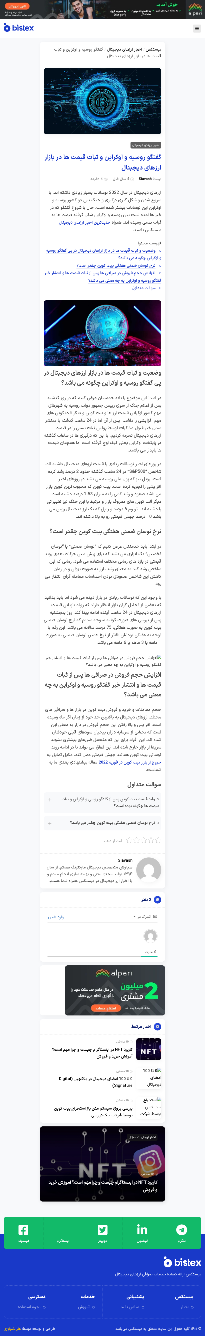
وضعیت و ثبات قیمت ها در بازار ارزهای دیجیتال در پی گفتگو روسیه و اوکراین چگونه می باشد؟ (103, 254)
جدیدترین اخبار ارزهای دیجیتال (84, 223)
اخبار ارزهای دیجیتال (124, 50)
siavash (145, 179)
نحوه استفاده (29, 1307)
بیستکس (153, 50)
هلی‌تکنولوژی (12, 1328)
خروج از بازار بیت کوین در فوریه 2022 (130, 763)
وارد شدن (56, 917)
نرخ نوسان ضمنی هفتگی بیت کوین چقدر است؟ (116, 266)
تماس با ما (129, 1307)
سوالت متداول (144, 288)
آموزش (84, 1307)
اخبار (184, 1307)
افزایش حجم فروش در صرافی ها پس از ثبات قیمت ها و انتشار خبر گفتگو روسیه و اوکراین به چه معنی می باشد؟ (102, 277)
